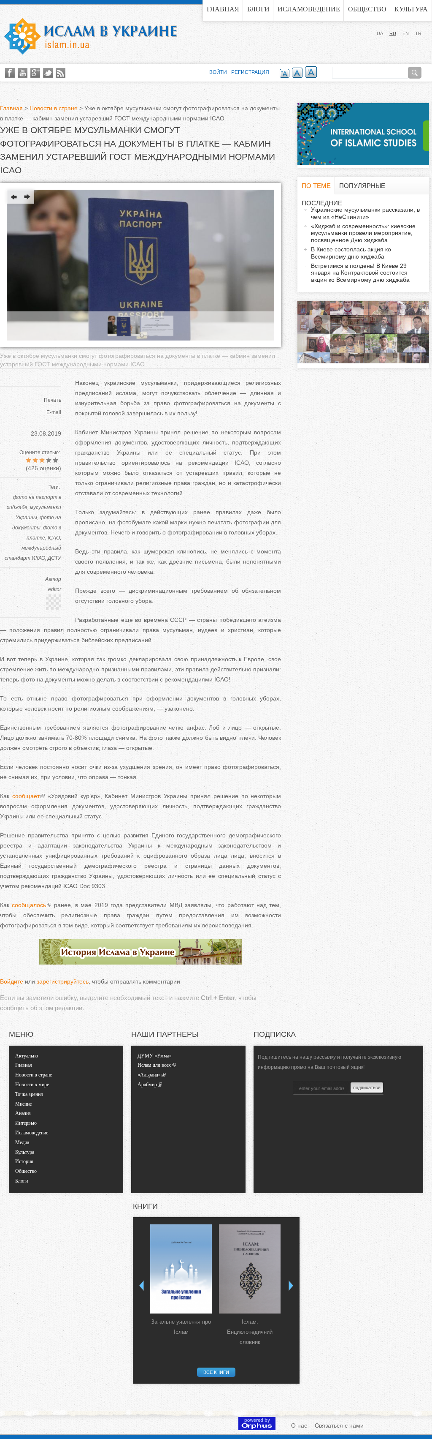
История (24, 1161)
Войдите (11, 981)
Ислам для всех (154, 1065)
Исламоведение (309, 9)
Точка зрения (29, 1094)
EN (405, 33)
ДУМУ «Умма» (155, 1056)
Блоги (258, 9)
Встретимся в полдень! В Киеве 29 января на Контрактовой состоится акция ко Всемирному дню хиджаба (360, 272)
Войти (218, 72)
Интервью (26, 1123)
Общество (367, 9)
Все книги (216, 1372)
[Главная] (90, 36)
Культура (411, 9)
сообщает (26, 796)
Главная (223, 9)
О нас (299, 1425)
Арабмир (147, 1084)
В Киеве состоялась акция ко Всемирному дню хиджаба (351, 253)
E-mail (53, 412)
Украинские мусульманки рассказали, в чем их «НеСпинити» (365, 213)
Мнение (23, 1104)
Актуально (26, 1056)
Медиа (22, 1142)
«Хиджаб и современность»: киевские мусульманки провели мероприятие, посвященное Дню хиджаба (363, 233)
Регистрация (250, 72)
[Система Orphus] (256, 1428)
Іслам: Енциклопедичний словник (250, 1332)
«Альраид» (149, 1075)
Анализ (23, 1113)
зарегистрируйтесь (63, 981)
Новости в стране (54, 108)
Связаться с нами (339, 1425)
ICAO (54, 538)
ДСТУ (54, 558)
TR (418, 33)
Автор (53, 579)
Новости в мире (32, 1084)
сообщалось (29, 905)
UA (380, 33)
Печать (52, 400)
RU (392, 33)
